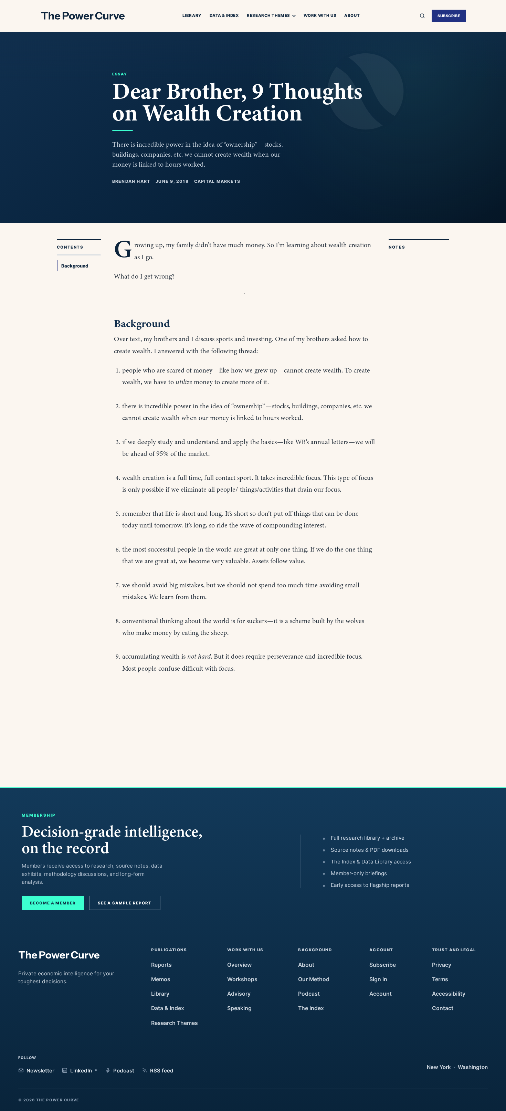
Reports (161, 965)
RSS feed (161, 1070)
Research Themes (268, 16)
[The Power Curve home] (82, 16)
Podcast (309, 994)
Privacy (441, 965)
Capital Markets (217, 181)
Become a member (53, 903)
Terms (440, 979)
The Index (311, 1008)
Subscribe (449, 15)
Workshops (242, 979)
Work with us (320, 15)
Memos (160, 979)
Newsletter (40, 1070)
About (352, 15)
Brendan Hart (131, 181)
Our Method (313, 979)
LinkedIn (81, 1070)
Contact (442, 1008)
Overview (239, 965)
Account (380, 994)
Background (74, 266)
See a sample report (125, 903)
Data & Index (224, 15)
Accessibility (448, 994)
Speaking (239, 1008)
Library (192, 15)
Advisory (239, 994)
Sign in (378, 979)
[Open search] (422, 15)
